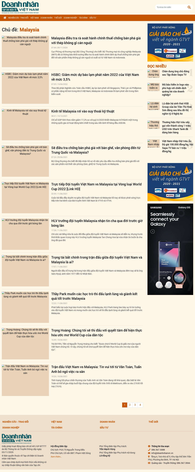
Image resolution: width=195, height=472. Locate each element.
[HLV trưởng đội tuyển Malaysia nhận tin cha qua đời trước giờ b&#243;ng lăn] (25, 234)
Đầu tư (93, 18)
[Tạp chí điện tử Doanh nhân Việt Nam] (20, 6)
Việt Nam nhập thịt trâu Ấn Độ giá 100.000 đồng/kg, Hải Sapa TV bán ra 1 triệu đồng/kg (177, 146)
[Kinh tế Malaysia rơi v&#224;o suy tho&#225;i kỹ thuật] (25, 124)
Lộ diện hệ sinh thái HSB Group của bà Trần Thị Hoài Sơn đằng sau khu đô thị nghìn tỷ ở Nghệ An (177, 108)
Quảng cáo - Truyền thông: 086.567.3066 (170, 463)
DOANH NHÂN (46, 18)
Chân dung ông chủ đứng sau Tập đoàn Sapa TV (175, 73)
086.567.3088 (158, 450)
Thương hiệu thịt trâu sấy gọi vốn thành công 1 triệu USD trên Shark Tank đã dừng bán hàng (176, 127)
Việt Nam (34, 18)
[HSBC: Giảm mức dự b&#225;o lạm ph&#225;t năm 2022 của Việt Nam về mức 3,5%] (25, 88)
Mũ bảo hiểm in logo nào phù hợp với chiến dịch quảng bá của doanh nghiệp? (175, 89)
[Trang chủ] (5, 18)
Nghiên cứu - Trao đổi (18, 18)
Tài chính (83, 18)
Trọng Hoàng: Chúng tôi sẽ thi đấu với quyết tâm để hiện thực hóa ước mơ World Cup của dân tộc (96, 332)
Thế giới (58, 18)
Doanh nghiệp (70, 18)
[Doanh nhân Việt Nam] (16, 438)
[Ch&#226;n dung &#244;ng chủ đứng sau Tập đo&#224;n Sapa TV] (153, 74)
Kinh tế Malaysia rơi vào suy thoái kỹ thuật (82, 111)
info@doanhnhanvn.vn (162, 453)
